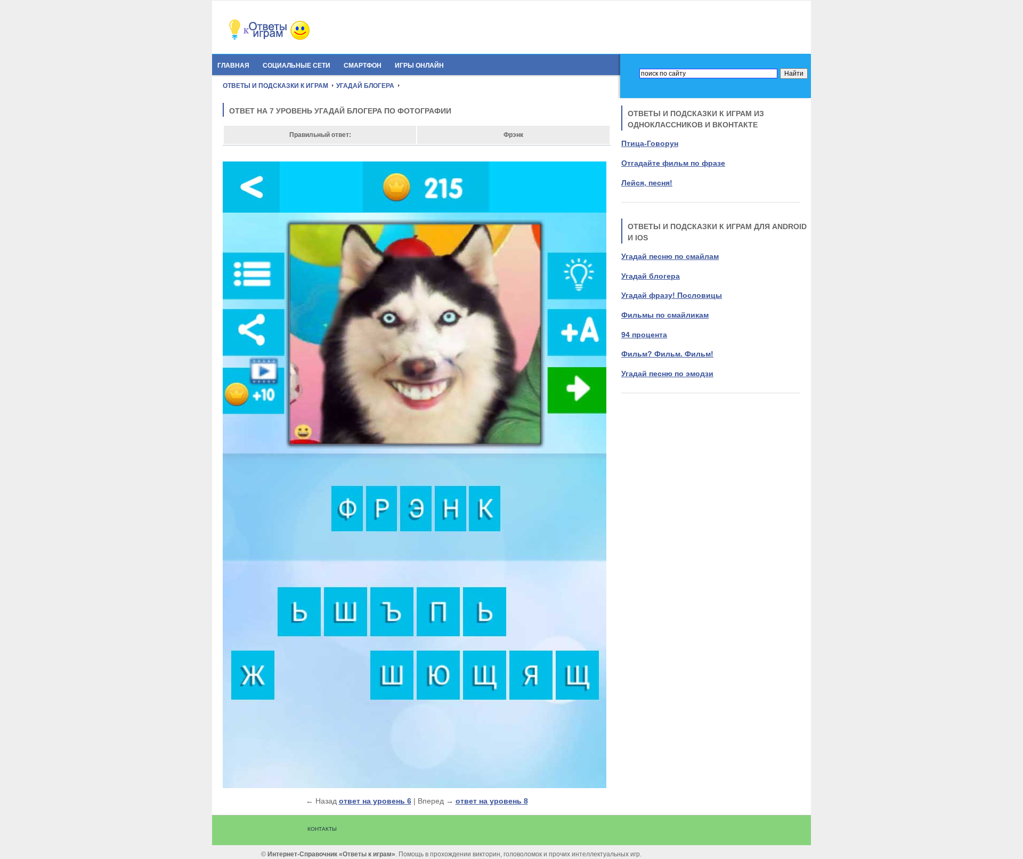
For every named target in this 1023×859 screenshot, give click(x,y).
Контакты (322, 829)
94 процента (644, 334)
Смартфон (362, 65)
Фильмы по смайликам (665, 315)
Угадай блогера (650, 276)
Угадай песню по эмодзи (667, 373)
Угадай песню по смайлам (670, 256)
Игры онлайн (419, 65)
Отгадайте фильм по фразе (673, 163)
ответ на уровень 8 (492, 801)
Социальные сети (296, 65)
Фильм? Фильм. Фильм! (667, 354)
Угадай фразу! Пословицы (671, 295)
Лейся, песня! (646, 183)
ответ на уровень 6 (375, 801)
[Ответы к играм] (286, 38)
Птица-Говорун (649, 143)
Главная (233, 65)
